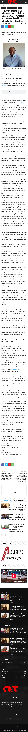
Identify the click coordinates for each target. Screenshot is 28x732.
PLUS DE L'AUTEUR (18, 500)
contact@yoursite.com (12, 709)
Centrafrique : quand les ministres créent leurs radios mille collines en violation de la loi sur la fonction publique (7, 476)
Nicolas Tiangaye (20, 102)
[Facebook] (2, 26)
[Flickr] (14, 719)
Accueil (2, 5)
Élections (12, 5)
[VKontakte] (21, 719)
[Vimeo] (15, 493)
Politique (7, 5)
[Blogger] (7, 719)
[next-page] (5, 535)
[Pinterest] (9, 26)
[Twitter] (6, 26)
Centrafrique (12, 38)
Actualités (14, 8)
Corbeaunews (7, 23)
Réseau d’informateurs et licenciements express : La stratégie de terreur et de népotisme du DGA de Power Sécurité (17, 518)
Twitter (20, 8)
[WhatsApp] (12, 26)
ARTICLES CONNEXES (7, 500)
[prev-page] (2, 535)
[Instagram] (17, 719)
